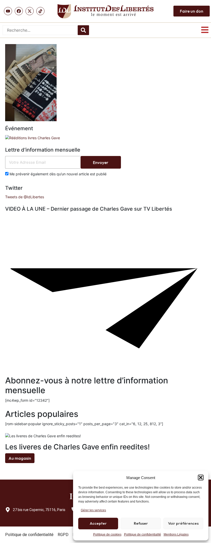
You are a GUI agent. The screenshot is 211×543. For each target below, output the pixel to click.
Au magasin (19, 458)
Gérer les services (93, 510)
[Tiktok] (40, 11)
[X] (29, 11)
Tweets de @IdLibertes (24, 197)
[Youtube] (8, 11)
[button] (200, 477)
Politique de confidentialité (142, 534)
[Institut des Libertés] (105, 11)
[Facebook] (19, 11)
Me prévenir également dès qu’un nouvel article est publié (57, 174)
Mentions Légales (176, 534)
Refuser (141, 523)
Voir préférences (183, 523)
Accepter (98, 523)
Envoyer (100, 162)
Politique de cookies (107, 534)
